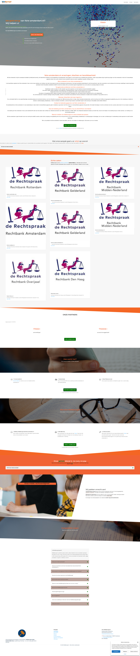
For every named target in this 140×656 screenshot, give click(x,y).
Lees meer (8, 197)
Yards (75, 433)
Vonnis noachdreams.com (56, 200)
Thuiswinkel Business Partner (107, 633)
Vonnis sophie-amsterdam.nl (57, 242)
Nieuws (55, 633)
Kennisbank (136, 2)
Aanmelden (126, 2)
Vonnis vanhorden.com (11, 194)
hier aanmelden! (70, 339)
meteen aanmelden (70, 389)
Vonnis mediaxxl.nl (11, 245)
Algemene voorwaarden (58, 637)
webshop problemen (64, 162)
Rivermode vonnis (54, 293)
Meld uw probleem (36, 34)
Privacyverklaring (57, 636)
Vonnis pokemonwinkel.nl (100, 194)
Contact (130, 2)
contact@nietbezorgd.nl (107, 637)
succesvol (14, 143)
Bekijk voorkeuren (134, 651)
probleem (60, 128)
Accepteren (116, 651)
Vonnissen (56, 639)
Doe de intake (16, 380)
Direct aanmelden (70, 444)
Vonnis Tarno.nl (10, 296)
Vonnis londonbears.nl (100, 230)
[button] (137, 642)
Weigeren (125, 651)
